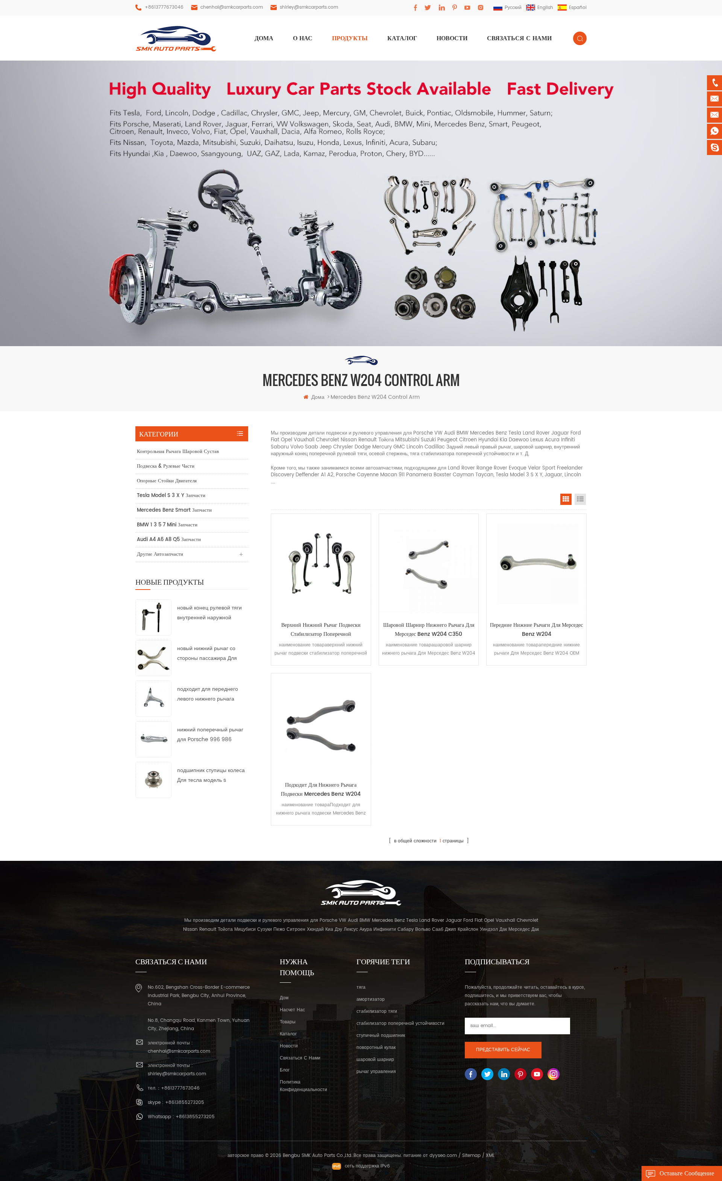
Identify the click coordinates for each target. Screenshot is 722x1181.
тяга (361, 987)
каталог (288, 1034)
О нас (302, 38)
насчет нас (292, 1010)
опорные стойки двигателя (167, 481)
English (545, 7)
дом (284, 998)
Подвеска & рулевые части (165, 466)
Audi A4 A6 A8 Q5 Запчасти (169, 540)
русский (513, 7)
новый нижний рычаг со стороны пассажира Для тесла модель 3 (207, 653)
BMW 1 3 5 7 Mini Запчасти (167, 525)
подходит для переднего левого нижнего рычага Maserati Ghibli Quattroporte (207, 694)
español (578, 7)
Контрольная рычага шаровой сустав (178, 452)
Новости (452, 38)
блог (285, 1070)
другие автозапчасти (160, 554)
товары (288, 1022)
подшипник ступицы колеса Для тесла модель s (211, 775)
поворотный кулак (376, 1047)
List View (580, 499)
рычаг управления (376, 1071)
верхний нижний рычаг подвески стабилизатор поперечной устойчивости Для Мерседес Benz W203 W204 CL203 (321, 630)
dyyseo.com (443, 1155)
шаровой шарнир (375, 1059)
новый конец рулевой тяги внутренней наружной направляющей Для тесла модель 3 (209, 613)
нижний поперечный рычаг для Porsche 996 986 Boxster (210, 735)
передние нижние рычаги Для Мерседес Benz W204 (536, 629)
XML (490, 1155)
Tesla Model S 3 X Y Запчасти (171, 496)
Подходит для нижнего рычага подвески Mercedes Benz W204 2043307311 (321, 790)
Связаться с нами (519, 38)
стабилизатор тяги (376, 1011)
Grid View (566, 499)
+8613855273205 (184, 1102)
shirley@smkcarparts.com (309, 7)
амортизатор (370, 999)
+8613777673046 (164, 7)
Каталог (402, 38)
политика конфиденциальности (303, 1086)
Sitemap (471, 1155)
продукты (350, 38)
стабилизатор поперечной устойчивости (400, 1023)
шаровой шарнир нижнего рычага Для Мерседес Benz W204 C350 (428, 629)
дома (264, 38)
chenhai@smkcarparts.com (231, 7)
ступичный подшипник (380, 1035)
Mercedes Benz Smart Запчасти (174, 510)
